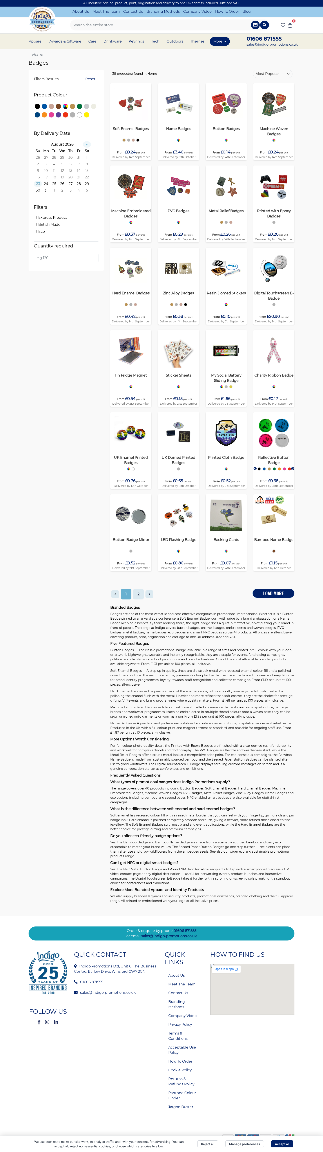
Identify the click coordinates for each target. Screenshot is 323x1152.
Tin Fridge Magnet (131, 375)
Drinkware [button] (112, 41)
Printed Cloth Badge (226, 457)
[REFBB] (259, 469)
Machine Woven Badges (274, 131)
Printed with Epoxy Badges (274, 213)
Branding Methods (163, 11)
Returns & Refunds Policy (181, 1081)
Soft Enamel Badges (131, 129)
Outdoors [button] (175, 41)
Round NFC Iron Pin (185, 869)
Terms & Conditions (178, 1036)
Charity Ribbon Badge (274, 375)
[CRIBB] (274, 386)
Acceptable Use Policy (182, 1050)
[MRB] (221, 222)
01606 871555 (185, 931)
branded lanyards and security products (164, 896)
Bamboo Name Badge (274, 540)
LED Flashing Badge (178, 540)
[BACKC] (226, 551)
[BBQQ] (226, 140)
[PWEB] (274, 222)
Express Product (52, 217)
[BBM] (130, 551)
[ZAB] (171, 304)
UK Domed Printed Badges (178, 460)
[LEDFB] (178, 551)
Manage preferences (244, 1144)
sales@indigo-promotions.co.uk (272, 44)
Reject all (207, 1144)
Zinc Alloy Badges (178, 293)
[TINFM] (130, 386)
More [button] (217, 41)
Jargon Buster (180, 1107)
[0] (290, 25)
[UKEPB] (128, 469)
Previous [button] (255, 469)
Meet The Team (106, 11)
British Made (49, 224)
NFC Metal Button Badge (142, 869)
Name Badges (178, 129)
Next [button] (292, 469)
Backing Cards (226, 540)
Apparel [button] (35, 41)
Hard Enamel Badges (131, 293)
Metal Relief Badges (226, 211)
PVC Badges (178, 211)
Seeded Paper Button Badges (234, 759)
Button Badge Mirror (131, 540)
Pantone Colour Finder (182, 1095)
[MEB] (130, 222)
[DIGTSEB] (274, 304)
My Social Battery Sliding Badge (226, 378)
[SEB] (124, 140)
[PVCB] (178, 222)
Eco (41, 231)
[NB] (178, 140)
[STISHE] (178, 386)
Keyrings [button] (136, 41)
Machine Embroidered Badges (131, 213)
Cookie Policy (180, 1070)
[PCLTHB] (226, 469)
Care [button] (92, 41)
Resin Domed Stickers (226, 293)
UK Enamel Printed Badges (131, 460)
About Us (81, 11)
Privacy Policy (180, 1024)
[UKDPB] (178, 469)
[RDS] (226, 304)
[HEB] (126, 304)
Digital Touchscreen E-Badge (274, 295)
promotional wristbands (215, 896)
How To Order (227, 11)
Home (37, 54)
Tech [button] (155, 41)
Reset (90, 79)
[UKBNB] (274, 551)
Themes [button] (197, 41)
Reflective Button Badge (274, 460)
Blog (247, 11)
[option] (124, 140)
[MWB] (274, 140)
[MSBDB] (221, 386)
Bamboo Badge (135, 842)
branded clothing (249, 896)
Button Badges (226, 129)
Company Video (197, 11)
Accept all (282, 1144)
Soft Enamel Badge (195, 618)
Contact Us (133, 11)
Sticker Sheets (178, 375)
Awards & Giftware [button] (65, 41)
